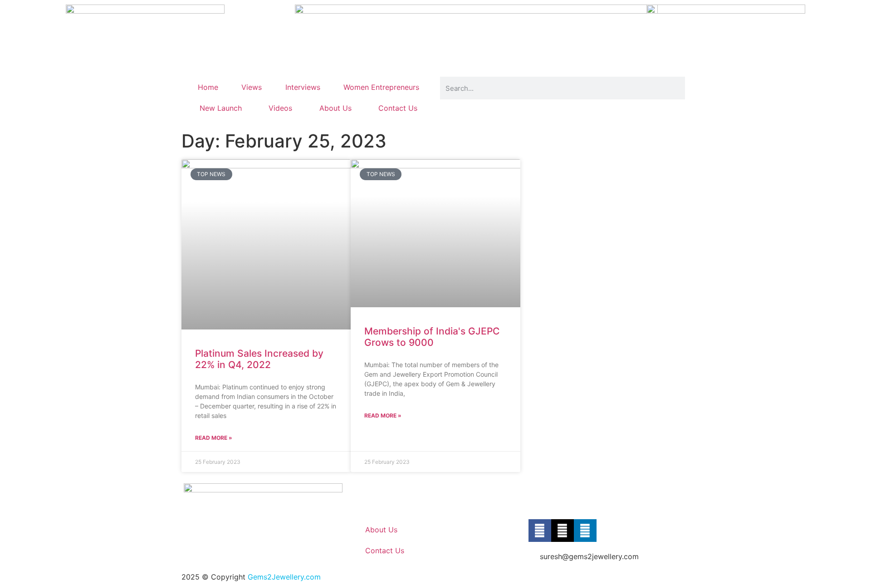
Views (251, 87)
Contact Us (397, 108)
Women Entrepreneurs (381, 87)
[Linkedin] (585, 530)
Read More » (213, 437)
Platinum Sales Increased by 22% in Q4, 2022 (259, 359)
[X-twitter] (562, 530)
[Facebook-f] (539, 530)
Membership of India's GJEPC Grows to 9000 (431, 336)
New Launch (221, 108)
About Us (335, 108)
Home (208, 87)
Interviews (302, 87)
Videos (280, 108)
